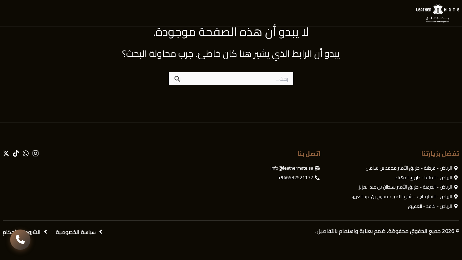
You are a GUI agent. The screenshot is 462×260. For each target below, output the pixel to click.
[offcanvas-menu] (10, 13)
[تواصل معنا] (20, 240)
